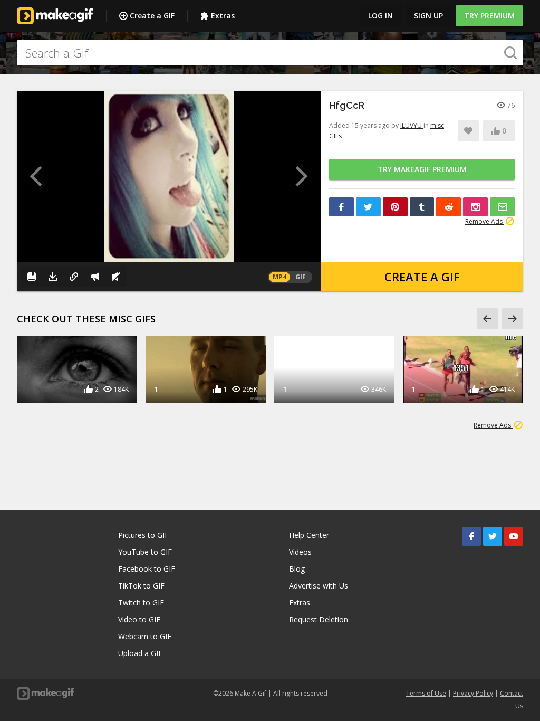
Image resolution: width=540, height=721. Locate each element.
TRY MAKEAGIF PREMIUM (422, 169)
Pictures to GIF (143, 535)
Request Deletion (318, 619)
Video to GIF (139, 619)
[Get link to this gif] (73, 276)
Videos (300, 552)
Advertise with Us (318, 586)
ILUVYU (411, 125)
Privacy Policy (473, 693)
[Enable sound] (116, 276)
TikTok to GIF (141, 586)
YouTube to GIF (145, 552)
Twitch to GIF (141, 602)
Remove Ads (484, 221)
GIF (300, 276)
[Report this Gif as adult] (94, 276)
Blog (297, 569)
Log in (380, 16)
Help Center (309, 535)
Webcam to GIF (144, 636)
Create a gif (422, 276)
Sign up (428, 16)
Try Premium (489, 16)
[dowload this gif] (52, 276)
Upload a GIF (140, 653)
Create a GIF (152, 16)
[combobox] (270, 52)
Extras (223, 16)
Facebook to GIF (146, 569)
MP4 (279, 276)
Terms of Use (426, 693)
